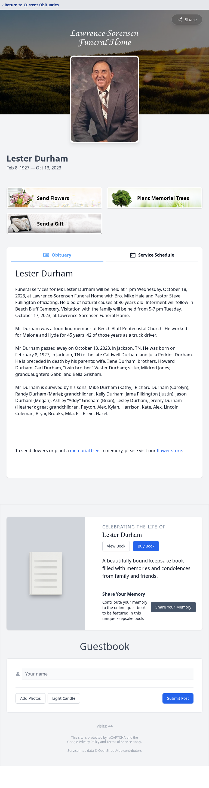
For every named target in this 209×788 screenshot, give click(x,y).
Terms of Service (119, 742)
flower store (169, 451)
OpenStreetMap (110, 750)
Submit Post (178, 698)
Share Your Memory (173, 607)
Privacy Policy (89, 742)
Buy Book (146, 546)
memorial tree (84, 451)
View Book (116, 546)
